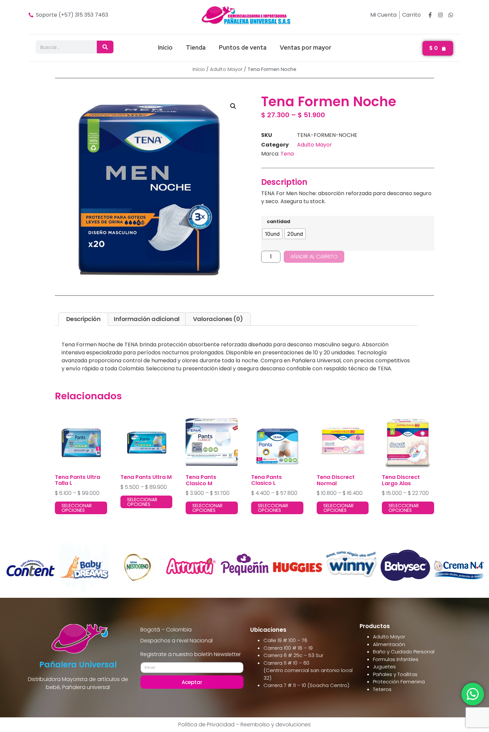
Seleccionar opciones (77, 508)
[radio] (272, 234)
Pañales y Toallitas (395, 674)
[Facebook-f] (430, 15)
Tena (287, 154)
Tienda (196, 47)
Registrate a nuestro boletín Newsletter (190, 655)
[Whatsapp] (450, 15)
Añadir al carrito (314, 256)
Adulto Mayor (226, 69)
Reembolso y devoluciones (276, 724)
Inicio (165, 47)
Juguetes (384, 666)
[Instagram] (440, 15)
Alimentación (389, 644)
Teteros (382, 689)
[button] (233, 106)
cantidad (278, 221)
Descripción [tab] (83, 319)
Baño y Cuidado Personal (403, 651)
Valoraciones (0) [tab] (218, 319)
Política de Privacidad (206, 724)
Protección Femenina (399, 681)
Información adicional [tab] (147, 319)
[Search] (105, 47)
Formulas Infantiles (395, 659)
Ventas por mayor (305, 47)
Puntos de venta (242, 47)
